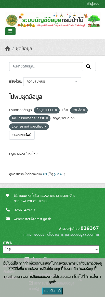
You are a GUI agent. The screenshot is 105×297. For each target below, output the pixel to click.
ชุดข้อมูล (24, 48)
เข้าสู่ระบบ (93, 4)
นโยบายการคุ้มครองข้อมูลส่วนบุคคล (73, 234)
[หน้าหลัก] (7, 48)
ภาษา (7, 242)
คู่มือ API (59, 174)
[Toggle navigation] (10, 31)
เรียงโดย (15, 81)
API (45, 174)
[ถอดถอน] (56, 110)
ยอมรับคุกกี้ (52, 290)
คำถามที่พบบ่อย (32, 234)
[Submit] (89, 66)
